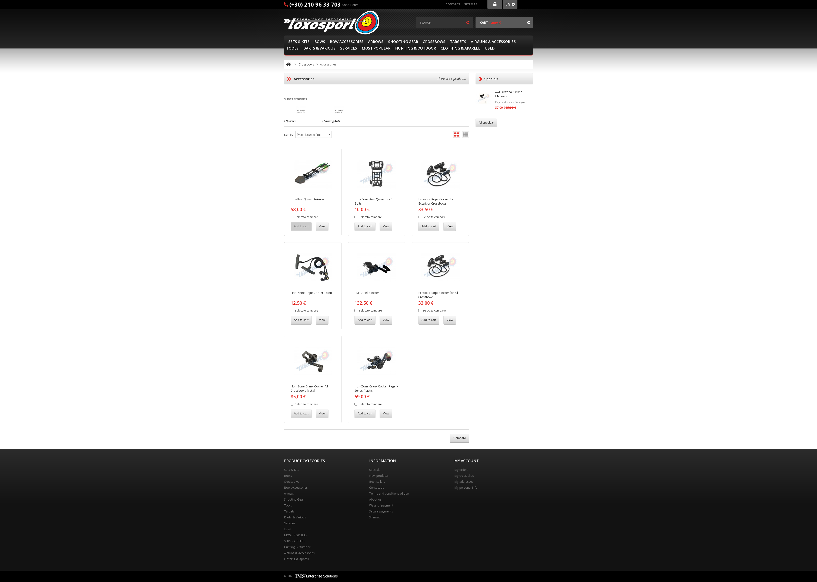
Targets (458, 41)
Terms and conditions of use (389, 493)
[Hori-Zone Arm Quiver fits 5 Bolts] (376, 174)
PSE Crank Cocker (366, 293)
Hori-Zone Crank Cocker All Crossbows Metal (309, 388)
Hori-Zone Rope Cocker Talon (311, 293)
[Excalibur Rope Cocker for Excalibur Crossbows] (440, 174)
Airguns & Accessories (493, 41)
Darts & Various (319, 48)
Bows (319, 41)
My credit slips (464, 476)
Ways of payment (381, 505)
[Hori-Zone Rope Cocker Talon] (313, 268)
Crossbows (434, 41)
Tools (292, 48)
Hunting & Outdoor (415, 48)
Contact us (376, 487)
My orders (461, 470)
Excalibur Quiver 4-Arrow (307, 199)
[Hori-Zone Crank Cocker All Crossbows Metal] (313, 361)
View (322, 226)
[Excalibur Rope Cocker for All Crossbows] (440, 268)
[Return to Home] (288, 64)
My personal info (465, 487)
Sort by (288, 135)
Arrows (375, 41)
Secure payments (381, 511)
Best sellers (377, 482)
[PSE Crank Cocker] (376, 268)
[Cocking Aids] (339, 111)
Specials (374, 470)
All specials (486, 122)
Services (348, 48)
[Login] (494, 4)
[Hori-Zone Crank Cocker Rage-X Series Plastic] (376, 361)
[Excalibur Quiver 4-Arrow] (313, 174)
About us (375, 499)
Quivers (290, 121)
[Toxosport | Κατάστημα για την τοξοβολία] (332, 22)
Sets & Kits (299, 41)
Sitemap (470, 4)
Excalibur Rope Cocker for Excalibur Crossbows (436, 201)
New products (379, 476)
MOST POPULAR (376, 48)
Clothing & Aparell (460, 48)
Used (490, 48)
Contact (453, 4)
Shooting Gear (403, 41)
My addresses (463, 482)
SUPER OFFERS (294, 541)
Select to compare (306, 217)
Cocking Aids (331, 121)
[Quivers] (301, 111)
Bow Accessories (346, 41)
